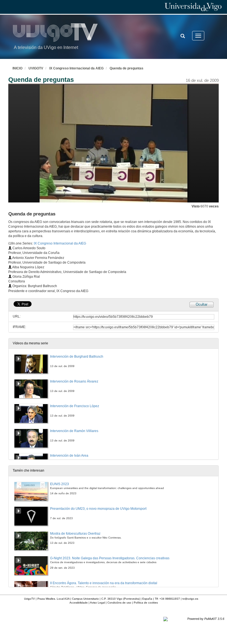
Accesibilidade (78, 602)
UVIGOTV (36, 68)
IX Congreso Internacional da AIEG (76, 68)
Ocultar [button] (201, 304)
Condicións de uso (119, 602)
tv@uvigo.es (190, 598)
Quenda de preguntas (126, 68)
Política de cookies (146, 602)
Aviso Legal (97, 602)
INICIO (17, 68)
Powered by (205, 618)
